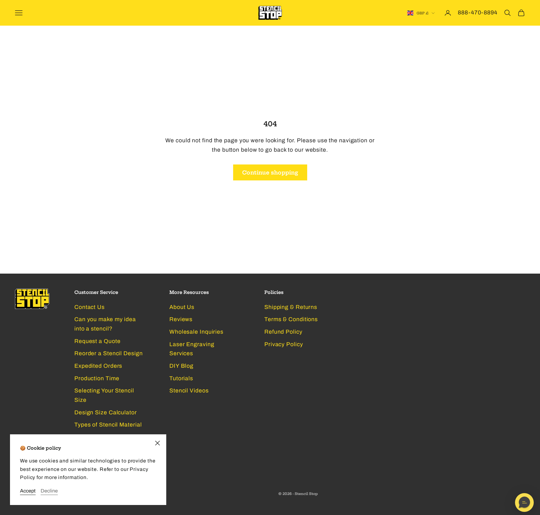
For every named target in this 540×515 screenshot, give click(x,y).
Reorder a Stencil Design (108, 353)
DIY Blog (181, 366)
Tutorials (181, 378)
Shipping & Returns (290, 307)
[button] (524, 502)
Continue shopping (270, 172)
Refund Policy (283, 332)
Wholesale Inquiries (196, 332)
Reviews (180, 319)
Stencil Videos (189, 390)
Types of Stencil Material (108, 425)
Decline (49, 490)
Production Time (96, 378)
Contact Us (89, 307)
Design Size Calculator (105, 412)
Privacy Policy (283, 344)
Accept (28, 490)
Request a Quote (97, 341)
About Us (181, 307)
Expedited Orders (98, 366)
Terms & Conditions (291, 319)
